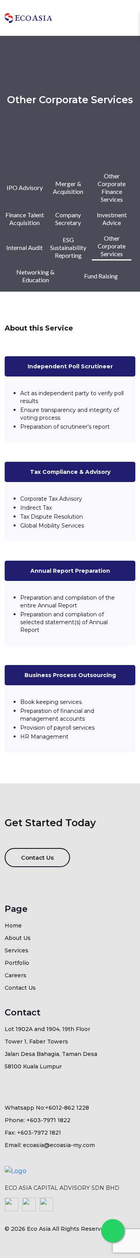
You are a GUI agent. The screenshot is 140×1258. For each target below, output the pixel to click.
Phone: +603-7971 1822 (37, 1120)
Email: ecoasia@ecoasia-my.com (50, 1145)
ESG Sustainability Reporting (68, 247)
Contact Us (37, 857)
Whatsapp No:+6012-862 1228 (47, 1107)
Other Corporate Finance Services (112, 187)
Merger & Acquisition (68, 187)
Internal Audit (24, 247)
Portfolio (17, 962)
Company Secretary (68, 218)
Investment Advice (112, 218)
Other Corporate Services (112, 245)
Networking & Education (35, 275)
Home (13, 925)
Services (16, 950)
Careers (15, 975)
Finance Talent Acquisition (24, 218)
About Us (18, 937)
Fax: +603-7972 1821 (33, 1132)
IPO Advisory (25, 187)
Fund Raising (101, 276)
